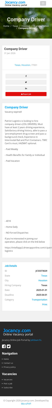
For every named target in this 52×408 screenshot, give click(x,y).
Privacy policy (10, 367)
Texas (15, 26)
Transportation (41, 26)
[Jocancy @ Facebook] (4, 346)
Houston (25, 26)
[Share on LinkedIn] (26, 88)
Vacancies (8, 379)
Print (44, 304)
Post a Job (8, 383)
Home (6, 26)
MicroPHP (26, 403)
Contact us (8, 363)
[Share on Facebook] (26, 76)
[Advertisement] (26, 192)
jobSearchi (36, 340)
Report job (27, 94)
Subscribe (8, 387)
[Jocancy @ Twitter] (8, 346)
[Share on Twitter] (26, 82)
